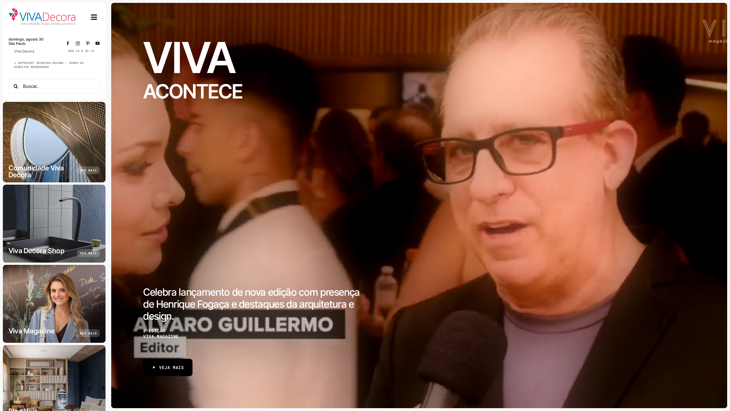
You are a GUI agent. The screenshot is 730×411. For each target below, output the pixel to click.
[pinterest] (88, 43)
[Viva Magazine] (54, 304)
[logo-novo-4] (42, 11)
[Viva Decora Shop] (54, 224)
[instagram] (78, 43)
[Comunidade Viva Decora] (54, 142)
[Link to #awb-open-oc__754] (94, 17)
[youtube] (98, 43)
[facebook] (68, 43)
